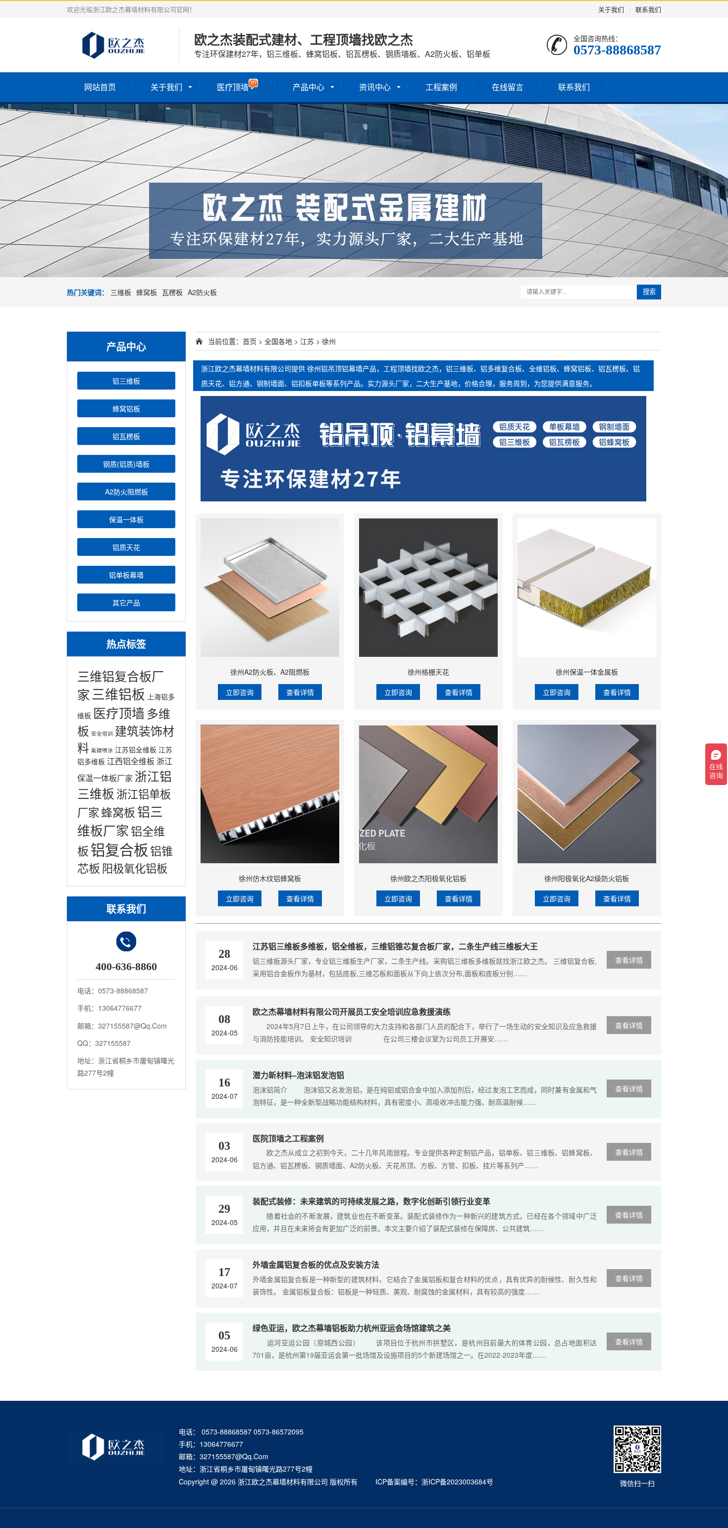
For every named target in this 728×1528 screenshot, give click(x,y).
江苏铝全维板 (135, 749)
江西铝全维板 (131, 761)
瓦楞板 (172, 292)
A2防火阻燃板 (126, 491)
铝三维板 (126, 381)
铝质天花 (126, 547)
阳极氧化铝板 (134, 868)
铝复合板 (119, 848)
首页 (250, 341)
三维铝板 (118, 693)
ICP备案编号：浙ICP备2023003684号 (434, 1481)
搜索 (649, 292)
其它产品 (126, 602)
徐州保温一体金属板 (587, 672)
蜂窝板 (146, 292)
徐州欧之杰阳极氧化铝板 (428, 878)
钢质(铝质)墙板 (126, 464)
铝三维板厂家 (120, 820)
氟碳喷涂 (102, 750)
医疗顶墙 (233, 87)
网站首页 (100, 87)
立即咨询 (240, 692)
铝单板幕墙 (126, 575)
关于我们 (611, 9)
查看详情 (300, 692)
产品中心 (308, 87)
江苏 (307, 341)
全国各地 (278, 341)
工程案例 (441, 87)
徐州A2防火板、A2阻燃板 (270, 672)
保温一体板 (126, 519)
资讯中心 (375, 87)
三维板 (120, 292)
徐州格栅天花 (428, 672)
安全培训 (102, 733)
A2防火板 (202, 292)
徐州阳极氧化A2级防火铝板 (586, 878)
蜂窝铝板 (126, 408)
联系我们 (648, 9)
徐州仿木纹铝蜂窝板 (270, 878)
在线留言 (507, 87)
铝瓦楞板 (126, 436)
